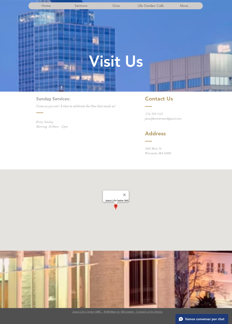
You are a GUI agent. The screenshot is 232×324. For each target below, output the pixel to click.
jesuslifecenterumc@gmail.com (163, 118)
